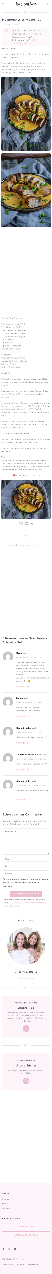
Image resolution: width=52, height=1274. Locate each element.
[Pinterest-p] (15, 1249)
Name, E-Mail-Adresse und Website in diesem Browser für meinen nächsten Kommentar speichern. (25, 882)
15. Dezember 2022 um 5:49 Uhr (30, 785)
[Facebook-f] (3, 1249)
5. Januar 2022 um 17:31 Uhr (28, 732)
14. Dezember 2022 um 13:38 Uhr (31, 758)
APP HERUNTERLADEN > (23, 41)
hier (3, 466)
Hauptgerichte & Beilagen (30, 545)
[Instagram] (9, 1249)
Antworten (22, 686)
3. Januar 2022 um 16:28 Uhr (29, 702)
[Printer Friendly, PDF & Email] (26, 523)
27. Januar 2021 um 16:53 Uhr (29, 657)
